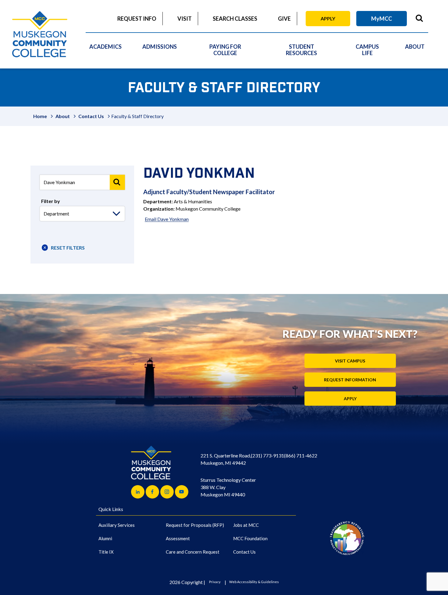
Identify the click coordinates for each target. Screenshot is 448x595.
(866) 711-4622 (300, 455)
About (415, 46)
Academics (105, 46)
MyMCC (381, 18)
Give (284, 18)
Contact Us (91, 116)
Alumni (105, 538)
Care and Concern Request (192, 552)
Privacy (215, 582)
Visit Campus (350, 360)
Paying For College (225, 49)
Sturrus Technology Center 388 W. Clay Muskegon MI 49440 (228, 487)
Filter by (50, 201)
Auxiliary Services (116, 525)
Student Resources (301, 49)
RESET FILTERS (68, 247)
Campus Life (367, 49)
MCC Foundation (250, 538)
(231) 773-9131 (267, 455)
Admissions (159, 46)
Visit (184, 18)
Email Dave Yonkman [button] (167, 219)
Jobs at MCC (246, 525)
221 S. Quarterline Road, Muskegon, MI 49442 (226, 459)
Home (40, 116)
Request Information (350, 379)
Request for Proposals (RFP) (195, 525)
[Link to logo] (346, 537)
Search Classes (235, 18)
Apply (328, 18)
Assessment (178, 538)
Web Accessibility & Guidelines (254, 582)
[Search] (117, 182)
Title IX (106, 552)
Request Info (136, 18)
